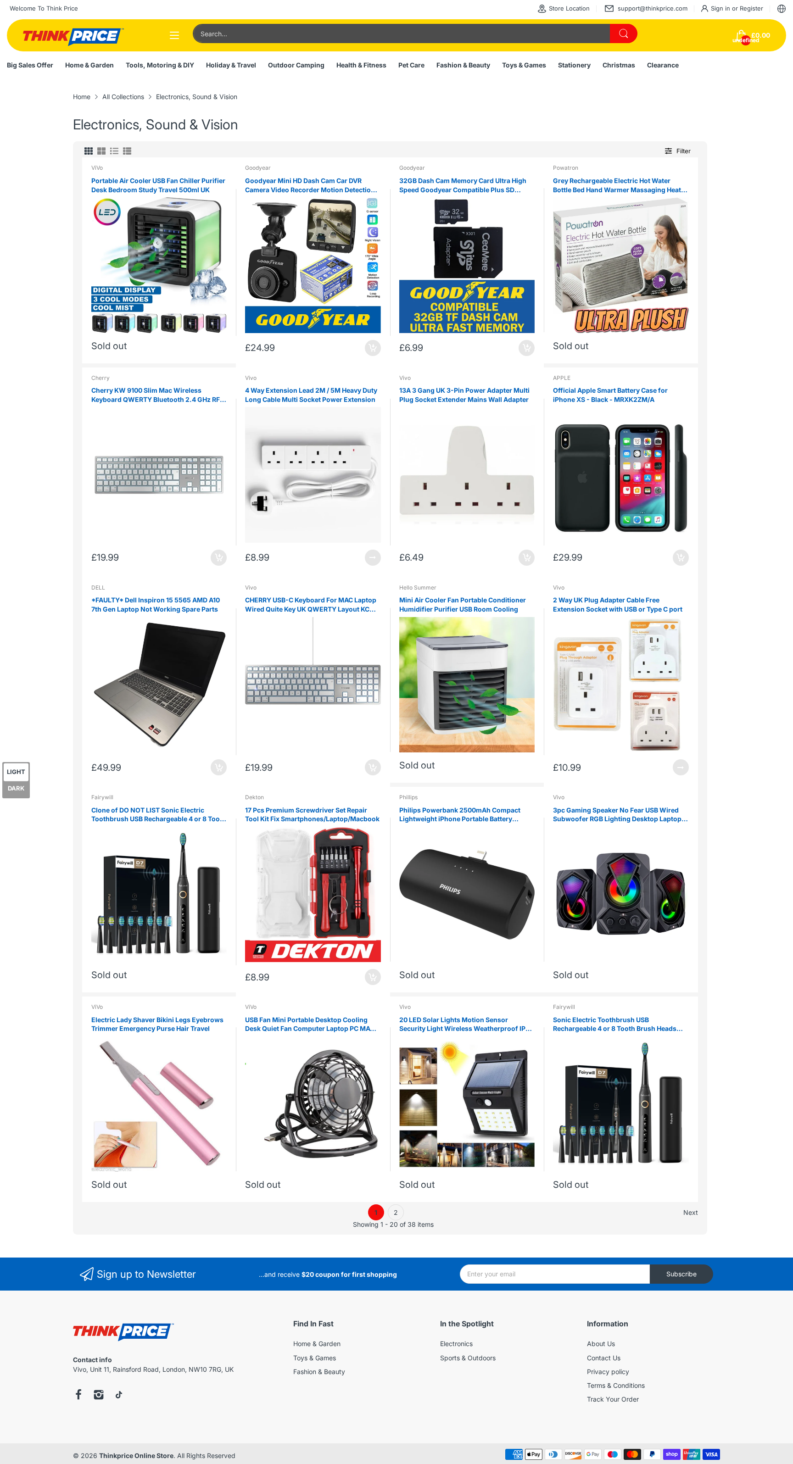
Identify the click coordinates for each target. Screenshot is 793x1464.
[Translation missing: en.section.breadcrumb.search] (623, 33)
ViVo (97, 167)
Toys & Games (314, 1358)
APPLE (561, 377)
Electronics (456, 1343)
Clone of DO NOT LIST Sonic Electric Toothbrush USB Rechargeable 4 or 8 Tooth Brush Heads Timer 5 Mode (158, 815)
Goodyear (258, 167)
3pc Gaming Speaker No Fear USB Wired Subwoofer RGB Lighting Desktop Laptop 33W (617, 815)
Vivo (251, 377)
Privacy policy (608, 1371)
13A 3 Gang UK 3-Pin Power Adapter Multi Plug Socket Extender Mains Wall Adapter (464, 394)
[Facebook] (78, 1395)
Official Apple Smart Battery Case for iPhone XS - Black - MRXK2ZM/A (610, 394)
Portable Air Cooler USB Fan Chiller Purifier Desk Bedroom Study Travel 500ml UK (158, 185)
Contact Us (603, 1358)
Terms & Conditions (616, 1385)
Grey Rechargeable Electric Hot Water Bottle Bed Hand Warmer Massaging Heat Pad (617, 185)
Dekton (254, 797)
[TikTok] (118, 1395)
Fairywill (102, 797)
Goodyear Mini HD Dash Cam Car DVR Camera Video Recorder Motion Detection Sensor (310, 185)
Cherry (100, 377)
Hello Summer (417, 587)
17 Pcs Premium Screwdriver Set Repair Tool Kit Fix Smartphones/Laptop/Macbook (312, 814)
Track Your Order (613, 1399)
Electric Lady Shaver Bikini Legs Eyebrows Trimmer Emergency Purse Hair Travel (157, 1024)
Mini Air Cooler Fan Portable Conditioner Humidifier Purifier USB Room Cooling (462, 604)
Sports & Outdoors (468, 1358)
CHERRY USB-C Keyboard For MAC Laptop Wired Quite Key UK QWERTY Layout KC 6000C (310, 604)
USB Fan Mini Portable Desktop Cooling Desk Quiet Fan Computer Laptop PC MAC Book (309, 1024)
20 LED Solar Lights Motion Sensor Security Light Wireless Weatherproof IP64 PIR (466, 1024)
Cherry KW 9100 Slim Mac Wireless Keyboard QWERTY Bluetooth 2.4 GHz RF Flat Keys (155, 395)
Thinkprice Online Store (136, 1455)
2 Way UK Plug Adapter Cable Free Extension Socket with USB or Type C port (617, 604)
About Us (601, 1343)
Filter (683, 151)
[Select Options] (373, 558)
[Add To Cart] (373, 348)
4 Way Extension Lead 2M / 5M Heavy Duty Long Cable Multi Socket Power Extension (311, 394)
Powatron (565, 167)
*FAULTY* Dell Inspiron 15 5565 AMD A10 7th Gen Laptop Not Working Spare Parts (155, 604)
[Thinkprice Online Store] (73, 35)
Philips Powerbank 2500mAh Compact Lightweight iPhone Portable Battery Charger (459, 815)
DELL (98, 587)
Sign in (721, 8)
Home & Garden (317, 1343)
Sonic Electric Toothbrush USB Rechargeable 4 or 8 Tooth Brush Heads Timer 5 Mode (614, 1024)
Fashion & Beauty (319, 1371)
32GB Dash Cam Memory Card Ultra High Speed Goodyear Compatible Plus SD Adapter (462, 185)
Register (751, 8)
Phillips (408, 797)
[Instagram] (98, 1395)
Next (690, 1212)
